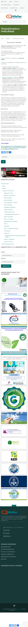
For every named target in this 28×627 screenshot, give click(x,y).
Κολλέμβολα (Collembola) (9, 207)
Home (2, 38)
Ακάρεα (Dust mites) (8, 193)
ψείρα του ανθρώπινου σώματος (10, 77)
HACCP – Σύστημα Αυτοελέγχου (11, 228)
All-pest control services (8, 190)
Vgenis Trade (3, 1)
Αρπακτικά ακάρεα (8, 200)
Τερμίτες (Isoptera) (8, 209)
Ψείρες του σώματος (8, 219)
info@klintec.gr (6, 536)
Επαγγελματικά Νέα (5, 547)
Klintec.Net (22, 8)
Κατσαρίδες (6, 226)
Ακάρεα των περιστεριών (9, 195)
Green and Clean (4, 8)
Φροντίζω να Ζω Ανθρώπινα (8, 551)
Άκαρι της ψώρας (8, 197)
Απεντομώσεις (7, 230)
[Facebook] (15, 10)
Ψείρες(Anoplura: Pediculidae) (10, 221)
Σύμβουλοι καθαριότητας (7, 554)
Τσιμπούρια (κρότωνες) (9, 212)
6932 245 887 (6, 533)
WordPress (16, 610)
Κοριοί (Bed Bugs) (8, 205)
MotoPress (18, 609)
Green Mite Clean (14, 8)
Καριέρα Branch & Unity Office (8, 556)
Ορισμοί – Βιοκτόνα (8, 241)
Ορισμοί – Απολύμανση (9, 239)
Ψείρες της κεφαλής (8, 216)
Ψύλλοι (5, 223)
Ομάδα (3, 186)
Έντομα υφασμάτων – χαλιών (10, 202)
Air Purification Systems (6, 4)
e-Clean (10, 1)
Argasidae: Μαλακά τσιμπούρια (12, 214)
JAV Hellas (22, 517)
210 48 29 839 (6, 530)
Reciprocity (3, 559)
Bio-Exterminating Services (8, 244)
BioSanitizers (16, 4)
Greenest (8, 38)
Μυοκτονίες (6, 233)
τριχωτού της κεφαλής (13, 66)
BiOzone (16, 1)
